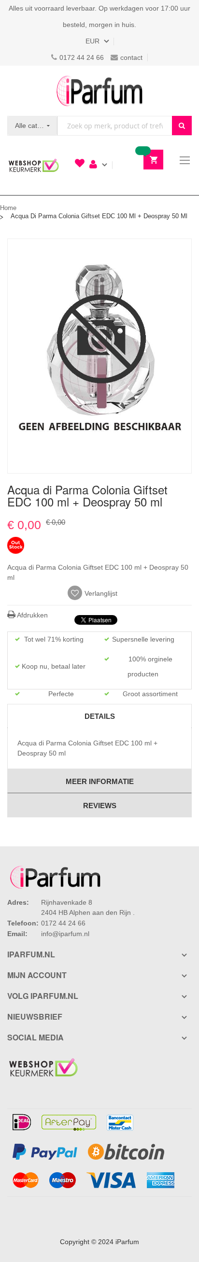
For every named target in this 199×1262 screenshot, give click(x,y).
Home (8, 207)
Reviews (99, 805)
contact (131, 57)
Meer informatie (100, 781)
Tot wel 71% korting (54, 639)
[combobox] (114, 125)
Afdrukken (31, 615)
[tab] (99, 716)
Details (100, 716)
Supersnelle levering (143, 639)
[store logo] (99, 91)
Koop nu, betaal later (53, 666)
